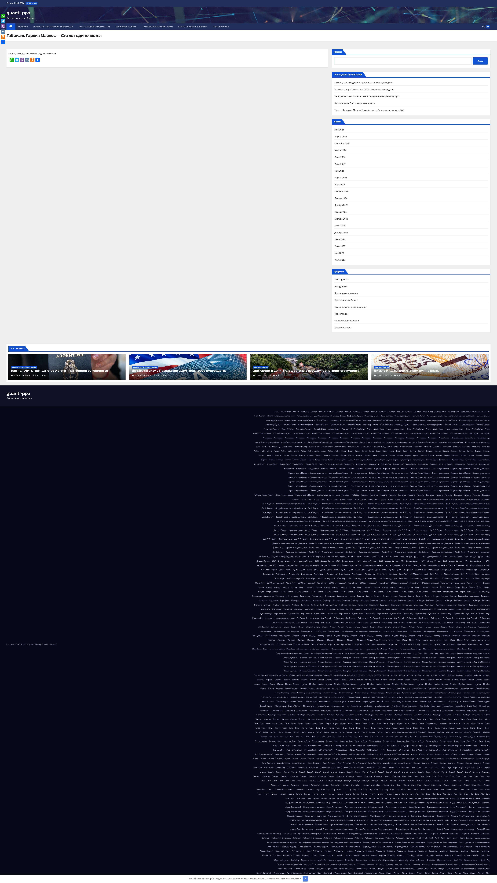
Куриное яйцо (294, 614)
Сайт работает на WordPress (17, 644)
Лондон (286, 627)
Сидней (486, 768)
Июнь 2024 (339, 164)
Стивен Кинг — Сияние (460, 781)
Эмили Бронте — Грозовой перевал (445, 864)
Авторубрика (221, 26)
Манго (391, 640)
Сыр (317, 790)
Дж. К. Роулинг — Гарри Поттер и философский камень (467, 499)
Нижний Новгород (291, 688)
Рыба (456, 741)
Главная (23, 26)
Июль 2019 (339, 260)
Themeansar (51, 644)
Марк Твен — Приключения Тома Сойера (371, 644)
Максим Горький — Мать (377, 640)
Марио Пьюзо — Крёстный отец (340, 644)
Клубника (276, 605)
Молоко (361, 675)
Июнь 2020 (339, 246)
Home (276, 411)
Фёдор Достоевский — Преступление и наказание (428, 798)
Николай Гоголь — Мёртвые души (447, 693)
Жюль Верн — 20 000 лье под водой (413, 574)
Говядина (364, 495)
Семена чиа (257, 768)
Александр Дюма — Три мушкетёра (379, 416)
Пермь (351, 728)
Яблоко (381, 873)
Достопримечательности (94, 26)
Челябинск (296, 851)
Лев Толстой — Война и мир (308, 618)
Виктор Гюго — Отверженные (330, 464)
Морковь (442, 675)
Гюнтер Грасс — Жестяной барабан (430, 499)
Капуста (352, 596)
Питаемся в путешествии (158, 26)
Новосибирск (436, 706)
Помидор (422, 732)
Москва (313, 680)
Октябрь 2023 (341, 219)
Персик (257, 732)
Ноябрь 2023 (340, 212)
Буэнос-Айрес (314, 460)
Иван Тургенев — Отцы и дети (453, 583)
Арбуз (256, 451)
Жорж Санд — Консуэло (387, 574)
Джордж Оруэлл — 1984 (394, 557)
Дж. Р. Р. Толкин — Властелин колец (475, 521)
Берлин (392, 455)
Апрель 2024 (340, 178)
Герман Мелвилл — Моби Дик (347, 495)
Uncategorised (341, 280)
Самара (414, 754)
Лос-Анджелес (470, 627)
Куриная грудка (398, 609)
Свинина (417, 763)
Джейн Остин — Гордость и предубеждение (436, 539)
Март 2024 (339, 184)
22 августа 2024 (384, 375)
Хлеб (419, 838)
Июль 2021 (339, 239)
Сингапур (476, 772)
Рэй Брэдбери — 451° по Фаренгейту (319, 746)
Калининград (436, 592)
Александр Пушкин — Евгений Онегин (410, 416)
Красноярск (362, 605)
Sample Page (285, 411)
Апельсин (418, 447)
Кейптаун (327, 601)
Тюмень (266, 794)
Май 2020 (339, 253)
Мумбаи (304, 684)
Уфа (411, 794)
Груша (342, 499)
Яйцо (487, 873)
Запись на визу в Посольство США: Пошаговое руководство (364, 89)
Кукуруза (331, 609)
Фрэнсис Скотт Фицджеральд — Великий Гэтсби (430, 816)
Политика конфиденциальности (404, 732)
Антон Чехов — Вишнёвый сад (451, 438)
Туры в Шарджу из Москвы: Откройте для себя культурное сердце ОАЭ (369, 110)
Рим (270, 737)
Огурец (327, 719)
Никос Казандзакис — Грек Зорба (359, 706)
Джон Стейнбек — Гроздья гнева (370, 557)
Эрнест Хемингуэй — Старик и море (292, 869)
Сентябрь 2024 (341, 143)
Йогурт (442, 587)
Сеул (413, 768)
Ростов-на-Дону (426, 737)
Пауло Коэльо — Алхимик (436, 724)
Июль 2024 (339, 157)
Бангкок (413, 451)
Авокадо (296, 411)
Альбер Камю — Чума (362, 429)
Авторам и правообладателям (434, 411)
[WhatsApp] (3, 16)
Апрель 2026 (340, 137)
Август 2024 (340, 150)
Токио (403, 790)
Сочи (404, 776)
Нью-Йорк (272, 715)
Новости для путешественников (53, 26)
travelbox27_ (41, 375)
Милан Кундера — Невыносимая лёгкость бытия (470, 653)
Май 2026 (339, 130)
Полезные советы (126, 26)
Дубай (281, 570)
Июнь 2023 (339, 226)
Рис (371, 737)
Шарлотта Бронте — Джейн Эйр (476, 855)
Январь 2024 (340, 198)
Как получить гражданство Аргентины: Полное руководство (363, 83)
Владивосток (349, 464)
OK (305, 879)
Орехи (293, 724)
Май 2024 (339, 171)
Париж (328, 724)
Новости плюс (341, 314)
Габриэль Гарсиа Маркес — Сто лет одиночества (429, 469)
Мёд (414, 653)
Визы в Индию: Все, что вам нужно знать (354, 103)
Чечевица (391, 855)
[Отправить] (3, 41)
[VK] (3, 31)
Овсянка (258, 719)
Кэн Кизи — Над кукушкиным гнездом (280, 618)
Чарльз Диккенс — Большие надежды (474, 838)
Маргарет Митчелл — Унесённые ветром (276, 644)
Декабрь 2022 (341, 232)
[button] (483, 26)
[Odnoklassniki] (3, 36)
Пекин (473, 724)
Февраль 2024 (341, 191)
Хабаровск (423, 834)
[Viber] (3, 26)
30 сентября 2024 (22, 375)
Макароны (446, 636)
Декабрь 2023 (341, 205)
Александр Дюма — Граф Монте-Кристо (313, 416)
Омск (388, 719)
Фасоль (316, 798)
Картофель (474, 596)
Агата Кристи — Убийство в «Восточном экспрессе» (468, 411)
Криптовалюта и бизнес (193, 26)
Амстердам (474, 433)
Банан (343, 451)
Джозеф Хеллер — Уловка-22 (343, 557)
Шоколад (361, 864)
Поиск (338, 52)
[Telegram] (3, 21)
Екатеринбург (408, 570)
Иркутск (470, 583)
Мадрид (296, 636)
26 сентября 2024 (143, 375)
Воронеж (324, 469)
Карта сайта (463, 596)
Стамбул (312, 781)
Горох (303, 499)
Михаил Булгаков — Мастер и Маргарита (299, 658)
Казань (276, 592)
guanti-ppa (18, 13)
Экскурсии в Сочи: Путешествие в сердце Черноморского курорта (367, 96)
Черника (297, 855)
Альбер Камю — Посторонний (340, 429)
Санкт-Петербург (346, 759)
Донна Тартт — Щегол (268, 570)
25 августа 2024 (263, 375)
